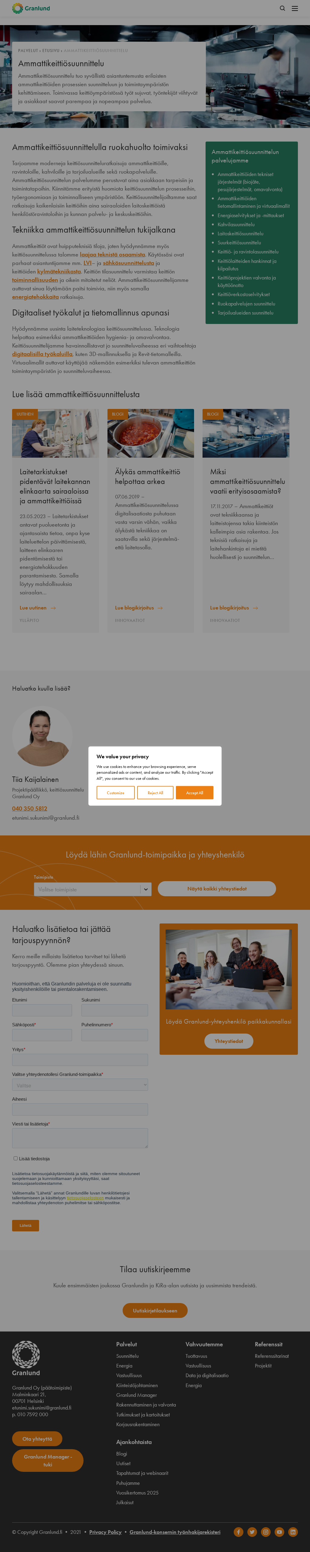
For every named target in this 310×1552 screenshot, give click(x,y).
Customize (115, 793)
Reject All (155, 793)
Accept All (194, 793)
